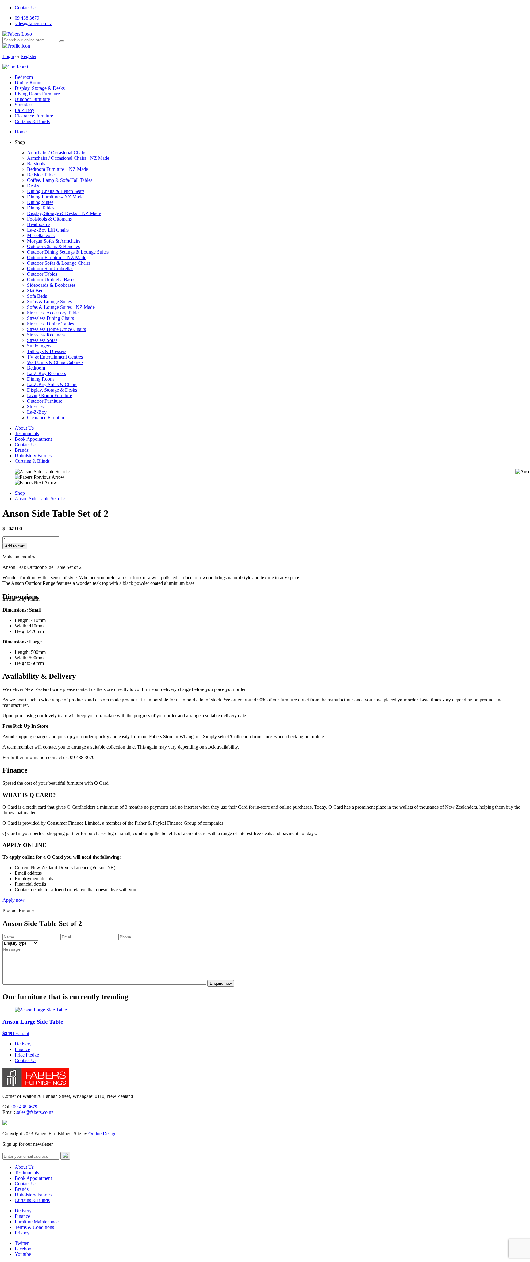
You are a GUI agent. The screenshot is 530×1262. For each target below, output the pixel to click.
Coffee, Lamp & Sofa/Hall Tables (59, 180)
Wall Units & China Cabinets (55, 362)
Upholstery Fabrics (33, 455)
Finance (22, 1049)
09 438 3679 (27, 18)
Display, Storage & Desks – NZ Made (64, 213)
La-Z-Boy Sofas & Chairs (52, 384)
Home (21, 131)
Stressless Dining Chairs (50, 318)
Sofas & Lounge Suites (49, 301)
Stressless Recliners (46, 334)
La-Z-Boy (24, 110)
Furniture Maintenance (37, 1221)
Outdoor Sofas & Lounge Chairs (58, 263)
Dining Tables (40, 207)
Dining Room (28, 82)
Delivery (23, 1043)
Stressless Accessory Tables (53, 312)
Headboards (38, 224)
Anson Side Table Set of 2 (40, 498)
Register (28, 56)
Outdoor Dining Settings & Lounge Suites (68, 252)
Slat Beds (36, 290)
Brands (22, 450)
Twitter (22, 1243)
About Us (24, 428)
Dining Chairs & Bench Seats (55, 191)
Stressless (24, 104)
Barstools (36, 163)
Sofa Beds (37, 296)
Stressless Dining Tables (50, 323)
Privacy (22, 1232)
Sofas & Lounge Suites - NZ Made (61, 307)
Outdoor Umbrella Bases (51, 279)
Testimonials (27, 433)
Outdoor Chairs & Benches (53, 246)
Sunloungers (39, 345)
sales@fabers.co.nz (33, 23)
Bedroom (24, 77)
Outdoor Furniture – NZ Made (56, 257)
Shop (20, 493)
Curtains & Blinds (32, 121)
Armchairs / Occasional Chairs (56, 152)
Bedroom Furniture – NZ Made (57, 169)
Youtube (23, 1254)
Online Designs (103, 1133)
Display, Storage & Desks (40, 88)
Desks (33, 185)
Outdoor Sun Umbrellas (50, 268)
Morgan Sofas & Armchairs (53, 241)
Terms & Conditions (34, 1227)
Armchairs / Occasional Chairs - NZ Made (68, 158)
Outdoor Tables (42, 274)
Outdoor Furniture (32, 99)
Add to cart (15, 546)
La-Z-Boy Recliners (46, 373)
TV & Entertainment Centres (55, 356)
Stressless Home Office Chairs (56, 329)
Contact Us (25, 7)
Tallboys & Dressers (46, 351)
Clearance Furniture (34, 115)
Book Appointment (33, 439)
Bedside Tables (41, 174)
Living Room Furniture (37, 93)
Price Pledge (27, 1054)
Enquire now (221, 983)
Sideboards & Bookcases (51, 285)
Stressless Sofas (42, 340)
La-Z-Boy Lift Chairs (48, 229)
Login (8, 56)
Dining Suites (40, 202)
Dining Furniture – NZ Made (55, 196)
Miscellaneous (41, 235)
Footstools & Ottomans (49, 218)
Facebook (24, 1248)
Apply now (13, 900)
